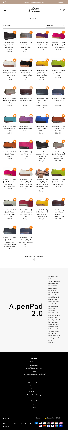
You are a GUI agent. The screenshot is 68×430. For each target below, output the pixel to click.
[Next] (47, 2)
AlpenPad (21, 424)
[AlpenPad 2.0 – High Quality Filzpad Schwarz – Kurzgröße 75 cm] (26, 230)
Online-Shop (34, 362)
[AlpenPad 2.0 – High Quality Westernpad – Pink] (26, 144)
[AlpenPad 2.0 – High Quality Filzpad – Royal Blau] (42, 119)
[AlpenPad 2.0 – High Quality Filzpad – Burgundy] (58, 119)
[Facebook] (3, 2)
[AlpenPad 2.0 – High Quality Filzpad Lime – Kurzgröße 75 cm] (58, 172)
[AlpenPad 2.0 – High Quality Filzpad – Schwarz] (58, 91)
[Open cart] (64, 10)
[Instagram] (6, 2)
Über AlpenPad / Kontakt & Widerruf (34, 374)
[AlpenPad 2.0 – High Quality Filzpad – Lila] (26, 119)
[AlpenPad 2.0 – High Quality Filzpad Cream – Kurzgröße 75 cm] (10, 202)
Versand (34, 401)
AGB (34, 404)
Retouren (34, 389)
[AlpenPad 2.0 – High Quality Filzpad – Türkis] (10, 119)
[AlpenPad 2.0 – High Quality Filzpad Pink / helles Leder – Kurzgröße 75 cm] (10, 172)
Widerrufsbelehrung (34, 398)
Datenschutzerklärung (34, 395)
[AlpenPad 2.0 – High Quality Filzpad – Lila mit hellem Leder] (42, 35)
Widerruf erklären (34, 383)
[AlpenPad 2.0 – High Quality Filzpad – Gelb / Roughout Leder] (42, 63)
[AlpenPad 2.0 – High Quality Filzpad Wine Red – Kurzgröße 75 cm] (26, 202)
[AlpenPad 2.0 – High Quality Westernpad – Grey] (10, 91)
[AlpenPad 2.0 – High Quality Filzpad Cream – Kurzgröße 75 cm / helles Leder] (26, 172)
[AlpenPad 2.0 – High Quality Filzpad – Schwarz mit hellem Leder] (26, 63)
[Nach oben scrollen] (64, 425)
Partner (34, 371)
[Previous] (21, 2)
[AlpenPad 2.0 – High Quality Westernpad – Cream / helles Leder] (10, 63)
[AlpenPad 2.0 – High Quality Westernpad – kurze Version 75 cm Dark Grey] (58, 144)
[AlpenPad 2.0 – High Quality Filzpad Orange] (10, 144)
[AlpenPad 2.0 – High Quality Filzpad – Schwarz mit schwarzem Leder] (42, 91)
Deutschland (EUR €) (53, 418)
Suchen (34, 407)
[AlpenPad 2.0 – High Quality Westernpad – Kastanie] (26, 91)
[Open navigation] (10, 10)
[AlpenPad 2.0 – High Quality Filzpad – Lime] (58, 63)
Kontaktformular (34, 392)
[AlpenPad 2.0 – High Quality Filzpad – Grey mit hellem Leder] (26, 35)
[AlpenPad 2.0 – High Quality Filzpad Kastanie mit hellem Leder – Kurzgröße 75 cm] (42, 172)
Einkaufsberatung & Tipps (34, 368)
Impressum (34, 386)
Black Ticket (34, 365)
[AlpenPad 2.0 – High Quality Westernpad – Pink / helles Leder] (58, 35)
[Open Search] (61, 10)
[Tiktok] (8, 2)
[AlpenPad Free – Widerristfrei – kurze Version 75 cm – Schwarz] (42, 144)
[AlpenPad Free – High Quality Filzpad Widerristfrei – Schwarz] (10, 35)
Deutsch (60, 2)
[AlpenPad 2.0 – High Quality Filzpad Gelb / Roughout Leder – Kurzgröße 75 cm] (42, 202)
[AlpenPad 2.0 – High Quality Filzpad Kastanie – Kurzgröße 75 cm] (58, 202)
